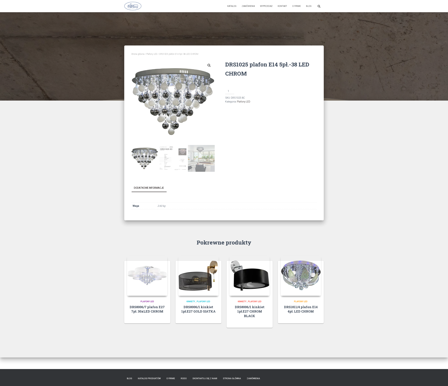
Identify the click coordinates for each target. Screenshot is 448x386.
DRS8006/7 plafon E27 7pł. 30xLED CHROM (147, 309)
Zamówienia (248, 6)
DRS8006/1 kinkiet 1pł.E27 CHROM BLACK (249, 311)
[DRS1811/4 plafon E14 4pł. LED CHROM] (301, 276)
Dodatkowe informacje (149, 187)
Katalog (231, 6)
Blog (309, 6)
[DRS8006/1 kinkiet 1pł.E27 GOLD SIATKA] (198, 276)
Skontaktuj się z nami (204, 378)
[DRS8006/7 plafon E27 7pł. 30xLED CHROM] (147, 276)
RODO (184, 378)
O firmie (296, 6)
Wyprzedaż (266, 6)
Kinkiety (191, 301)
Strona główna (137, 54)
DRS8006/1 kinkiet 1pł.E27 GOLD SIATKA (198, 309)
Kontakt (282, 6)
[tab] (151, 188)
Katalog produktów (149, 378)
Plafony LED (151, 54)
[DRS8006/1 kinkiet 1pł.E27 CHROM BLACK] (249, 276)
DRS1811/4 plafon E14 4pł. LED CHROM (301, 309)
